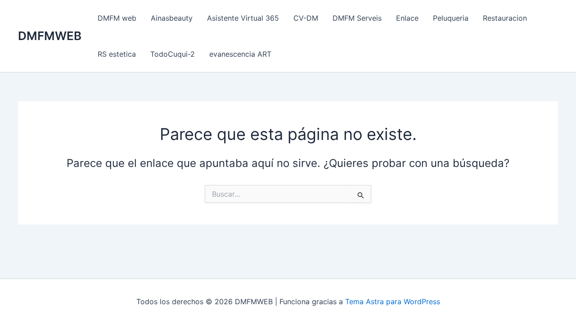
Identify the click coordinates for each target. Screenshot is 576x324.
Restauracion (505, 18)
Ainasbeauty (172, 18)
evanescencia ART (240, 54)
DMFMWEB (49, 36)
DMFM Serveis (357, 18)
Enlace (407, 18)
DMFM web (117, 18)
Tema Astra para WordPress (392, 301)
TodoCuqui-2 (172, 54)
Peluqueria (450, 18)
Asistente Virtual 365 (243, 18)
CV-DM (305, 18)
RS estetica (117, 54)
